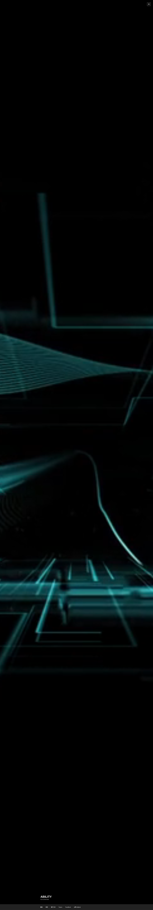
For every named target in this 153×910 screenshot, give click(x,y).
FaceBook (68, 907)
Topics (60, 907)
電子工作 (53, 907)
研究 (47, 907)
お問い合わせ (77, 907)
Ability (46, 896)
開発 (41, 907)
